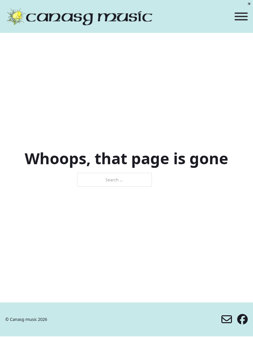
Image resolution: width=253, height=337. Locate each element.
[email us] (226, 319)
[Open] (241, 16)
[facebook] (242, 319)
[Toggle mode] (249, 4)
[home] (79, 16)
